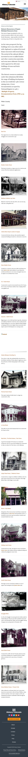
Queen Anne (7, 270)
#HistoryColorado (21, 750)
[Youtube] (19, 715)
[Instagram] (12, 715)
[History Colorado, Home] (8, 4)
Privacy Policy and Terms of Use (9, 750)
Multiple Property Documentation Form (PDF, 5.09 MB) (12, 93)
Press (13, 735)
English (18, 1)
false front (12, 513)
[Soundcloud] (16, 715)
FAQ (13, 738)
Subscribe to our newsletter (14, 719)
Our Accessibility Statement (14, 753)
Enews (14, 742)
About (13, 724)
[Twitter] (14, 715)
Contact (13, 731)
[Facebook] (9, 715)
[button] (25, 4)
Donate (13, 728)
